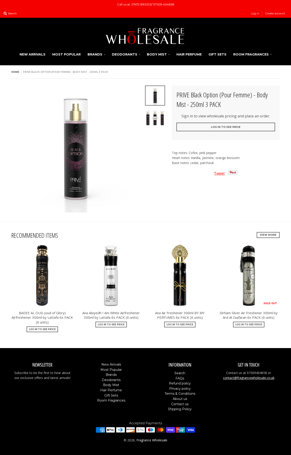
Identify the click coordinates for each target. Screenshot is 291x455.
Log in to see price (226, 127)
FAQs (180, 378)
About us (180, 399)
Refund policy (180, 383)
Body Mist (157, 54)
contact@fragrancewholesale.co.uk (248, 378)
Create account (275, 13)
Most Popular (66, 54)
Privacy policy (180, 389)
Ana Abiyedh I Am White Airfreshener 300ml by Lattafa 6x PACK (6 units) (111, 315)
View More (268, 234)
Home (15, 72)
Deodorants (124, 54)
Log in (255, 13)
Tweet (219, 173)
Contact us (179, 404)
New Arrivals (32, 54)
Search (179, 373)
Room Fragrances (251, 54)
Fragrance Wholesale (151, 440)
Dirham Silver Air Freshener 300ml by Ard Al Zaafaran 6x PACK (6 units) (249, 315)
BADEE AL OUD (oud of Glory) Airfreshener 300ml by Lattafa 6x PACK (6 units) (42, 318)
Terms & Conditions (180, 394)
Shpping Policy (180, 409)
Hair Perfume (189, 54)
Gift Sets (217, 54)
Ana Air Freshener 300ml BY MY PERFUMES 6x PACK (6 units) (180, 315)
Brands (95, 54)
